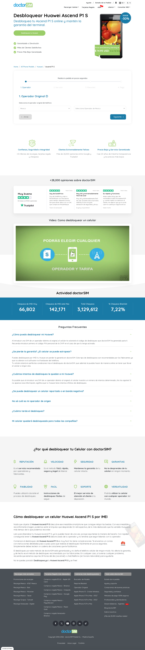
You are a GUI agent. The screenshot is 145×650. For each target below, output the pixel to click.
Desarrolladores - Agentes (116, 604)
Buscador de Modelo (82, 579)
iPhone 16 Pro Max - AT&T (86, 600)
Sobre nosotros (110, 612)
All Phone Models (27, 67)
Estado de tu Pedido (103, 3)
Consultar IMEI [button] (123, 7)
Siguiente (118, 117)
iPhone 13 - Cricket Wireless (86, 592)
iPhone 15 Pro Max (83, 604)
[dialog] (7, 648)
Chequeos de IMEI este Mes (57, 304)
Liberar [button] (111, 7)
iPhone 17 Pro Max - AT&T (86, 596)
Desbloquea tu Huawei (29, 33)
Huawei (40, 67)
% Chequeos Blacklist (118, 304)
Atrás (26, 117)
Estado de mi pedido (112, 579)
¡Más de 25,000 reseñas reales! (115, 616)
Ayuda (88, 3)
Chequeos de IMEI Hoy (27, 304)
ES (122, 3)
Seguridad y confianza (112, 592)
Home (16, 67)
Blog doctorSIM (110, 608)
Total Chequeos (87, 304)
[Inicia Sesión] (116, 3)
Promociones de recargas (23, 579)
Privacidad (61, 643)
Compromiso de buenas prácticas (117, 587)
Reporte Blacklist (80, 583)
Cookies (81, 643)
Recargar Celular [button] (71, 7)
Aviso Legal (72, 643)
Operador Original (81, 587)
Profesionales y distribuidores (115, 600)
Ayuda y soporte (110, 583)
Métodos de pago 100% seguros (116, 596)
